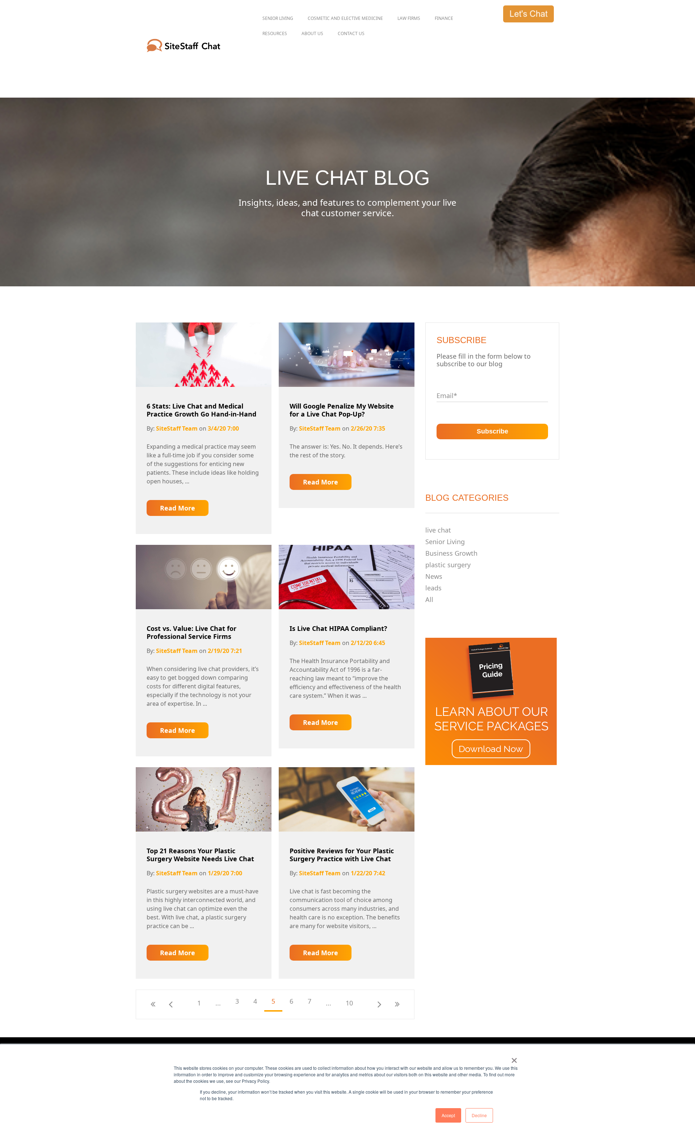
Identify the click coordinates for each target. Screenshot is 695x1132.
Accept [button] (448, 1115)
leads (433, 588)
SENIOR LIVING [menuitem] (277, 18)
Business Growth (451, 553)
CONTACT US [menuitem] (351, 33)
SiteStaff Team (177, 428)
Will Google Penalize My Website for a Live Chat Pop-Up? (342, 410)
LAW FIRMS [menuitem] (408, 18)
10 (349, 1003)
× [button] (514, 1058)
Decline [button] (479, 1115)
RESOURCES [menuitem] (274, 33)
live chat (438, 530)
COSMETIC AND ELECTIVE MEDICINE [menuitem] (345, 18)
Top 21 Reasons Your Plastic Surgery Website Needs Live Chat (200, 854)
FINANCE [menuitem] (444, 18)
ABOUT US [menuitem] (312, 33)
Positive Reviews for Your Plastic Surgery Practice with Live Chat (342, 854)
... (218, 1003)
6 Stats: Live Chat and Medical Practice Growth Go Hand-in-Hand (201, 410)
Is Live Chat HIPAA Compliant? (338, 628)
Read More (177, 508)
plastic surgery (448, 564)
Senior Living (445, 541)
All (429, 599)
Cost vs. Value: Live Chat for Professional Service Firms (191, 632)
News (433, 576)
